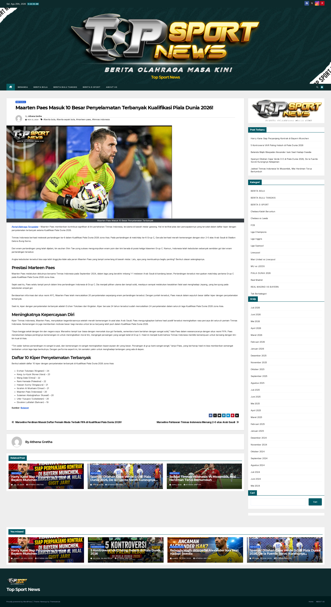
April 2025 (256, 410)
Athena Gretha (35, 116)
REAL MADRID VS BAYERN (265, 287)
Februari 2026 (258, 342)
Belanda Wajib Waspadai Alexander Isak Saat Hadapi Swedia (281, 152)
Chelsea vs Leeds (259, 218)
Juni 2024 (256, 479)
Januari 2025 (257, 431)
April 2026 (256, 328)
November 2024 (259, 444)
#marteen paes (83, 119)
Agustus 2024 (258, 465)
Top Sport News (165, 77)
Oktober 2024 (258, 451)
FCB (253, 225)
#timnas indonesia (101, 119)
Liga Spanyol (257, 245)
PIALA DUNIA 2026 (261, 273)
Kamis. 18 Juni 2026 (181, 558)
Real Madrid (257, 280)
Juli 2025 (255, 390)
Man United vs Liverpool (263, 259)
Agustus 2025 (257, 383)
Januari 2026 (257, 348)
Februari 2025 (258, 424)
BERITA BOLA (40, 87)
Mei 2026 (255, 321)
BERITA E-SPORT (91, 87)
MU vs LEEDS (258, 266)
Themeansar (55, 602)
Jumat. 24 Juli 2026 (23, 558)
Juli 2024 (255, 472)
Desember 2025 (259, 355)
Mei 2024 (255, 485)
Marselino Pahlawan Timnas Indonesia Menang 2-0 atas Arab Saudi (196, 422)
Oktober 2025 (257, 369)
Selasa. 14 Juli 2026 (103, 558)
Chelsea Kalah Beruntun (263, 211)
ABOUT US (111, 87)
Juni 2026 (256, 314)
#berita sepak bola (66, 119)
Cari (252, 492)
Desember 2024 (259, 438)
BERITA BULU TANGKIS (65, 87)
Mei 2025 (255, 403)
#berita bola (49, 119)
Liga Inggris (256, 239)
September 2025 (259, 376)
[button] (317, 87)
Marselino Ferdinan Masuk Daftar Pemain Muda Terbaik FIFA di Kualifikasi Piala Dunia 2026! (68, 422)
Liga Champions (259, 232)
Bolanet (25, 408)
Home (311, 602)
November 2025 (259, 362)
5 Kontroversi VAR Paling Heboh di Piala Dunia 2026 (277, 145)
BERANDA (23, 87)
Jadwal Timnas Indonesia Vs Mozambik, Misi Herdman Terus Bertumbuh (202, 478)
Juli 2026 (255, 307)
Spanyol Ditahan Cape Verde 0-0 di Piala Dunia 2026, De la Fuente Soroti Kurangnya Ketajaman (122, 480)
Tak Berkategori (259, 293)
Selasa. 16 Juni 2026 (262, 558)
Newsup (43, 602)
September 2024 (259, 458)
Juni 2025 (256, 396)
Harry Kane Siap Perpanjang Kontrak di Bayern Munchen (40, 478)
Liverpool (255, 252)
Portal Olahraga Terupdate (25, 226)
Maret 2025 (256, 417)
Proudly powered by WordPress (19, 602)
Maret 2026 (256, 335)
